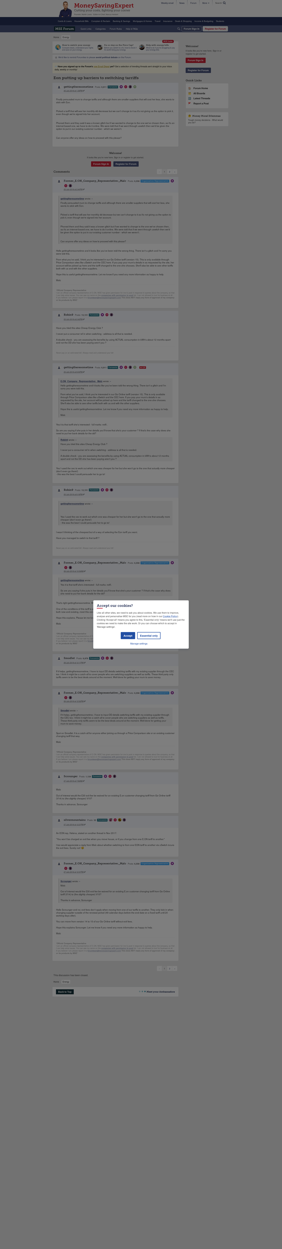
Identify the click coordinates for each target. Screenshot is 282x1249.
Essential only (149, 636)
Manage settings (138, 643)
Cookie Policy (170, 616)
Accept (128, 636)
